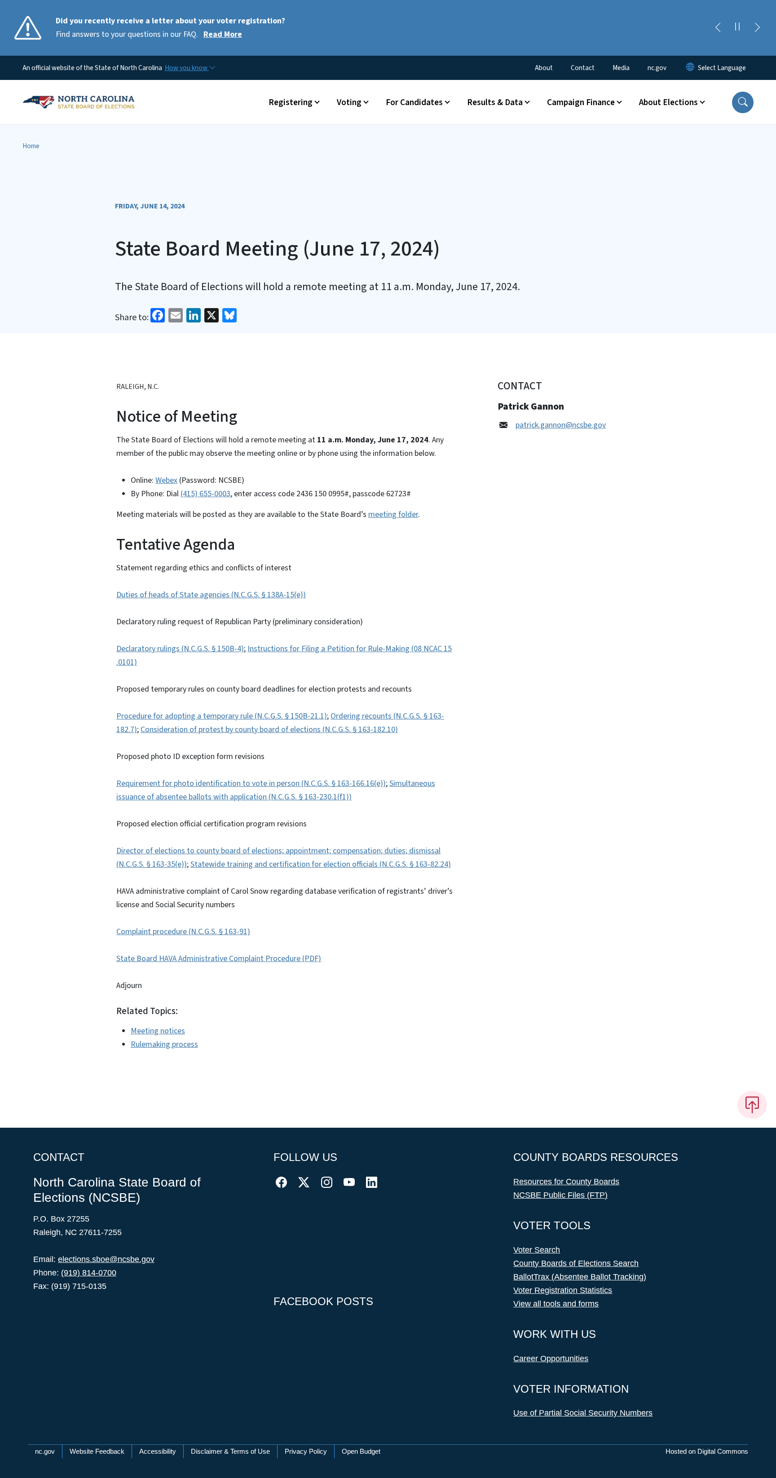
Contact (583, 68)
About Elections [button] (668, 102)
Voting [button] (349, 102)
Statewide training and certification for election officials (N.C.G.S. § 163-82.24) (320, 864)
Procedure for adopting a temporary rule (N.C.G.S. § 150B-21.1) (221, 716)
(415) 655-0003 (205, 493)
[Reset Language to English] (690, 68)
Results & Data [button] (495, 102)
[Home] (78, 92)
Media (621, 68)
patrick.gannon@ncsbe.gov (561, 425)
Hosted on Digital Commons (707, 1451)
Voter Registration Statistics (562, 1290)
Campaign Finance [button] (581, 102)
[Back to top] (752, 1105)
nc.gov (657, 68)
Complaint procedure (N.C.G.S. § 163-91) (183, 931)
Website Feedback (97, 1451)
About (544, 68)
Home (31, 146)
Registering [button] (291, 102)
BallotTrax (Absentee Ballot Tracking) (579, 1276)
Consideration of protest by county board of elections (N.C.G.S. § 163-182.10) (269, 729)
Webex (166, 480)
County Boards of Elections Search (576, 1263)
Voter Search (536, 1249)
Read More (222, 34)
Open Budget (361, 1451)
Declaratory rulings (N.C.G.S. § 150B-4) (180, 648)
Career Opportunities (550, 1358)
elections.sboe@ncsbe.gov (106, 1259)
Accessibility (157, 1451)
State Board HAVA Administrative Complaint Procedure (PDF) (218, 958)
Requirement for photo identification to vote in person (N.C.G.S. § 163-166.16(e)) (251, 783)
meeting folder (393, 514)
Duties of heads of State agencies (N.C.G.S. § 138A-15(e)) (211, 594)
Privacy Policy (306, 1451)
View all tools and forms (556, 1303)
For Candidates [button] (414, 102)
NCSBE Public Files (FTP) (560, 1195)
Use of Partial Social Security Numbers (583, 1412)
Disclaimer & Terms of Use (230, 1451)
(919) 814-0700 (88, 1272)
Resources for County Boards (566, 1181)
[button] (743, 102)
